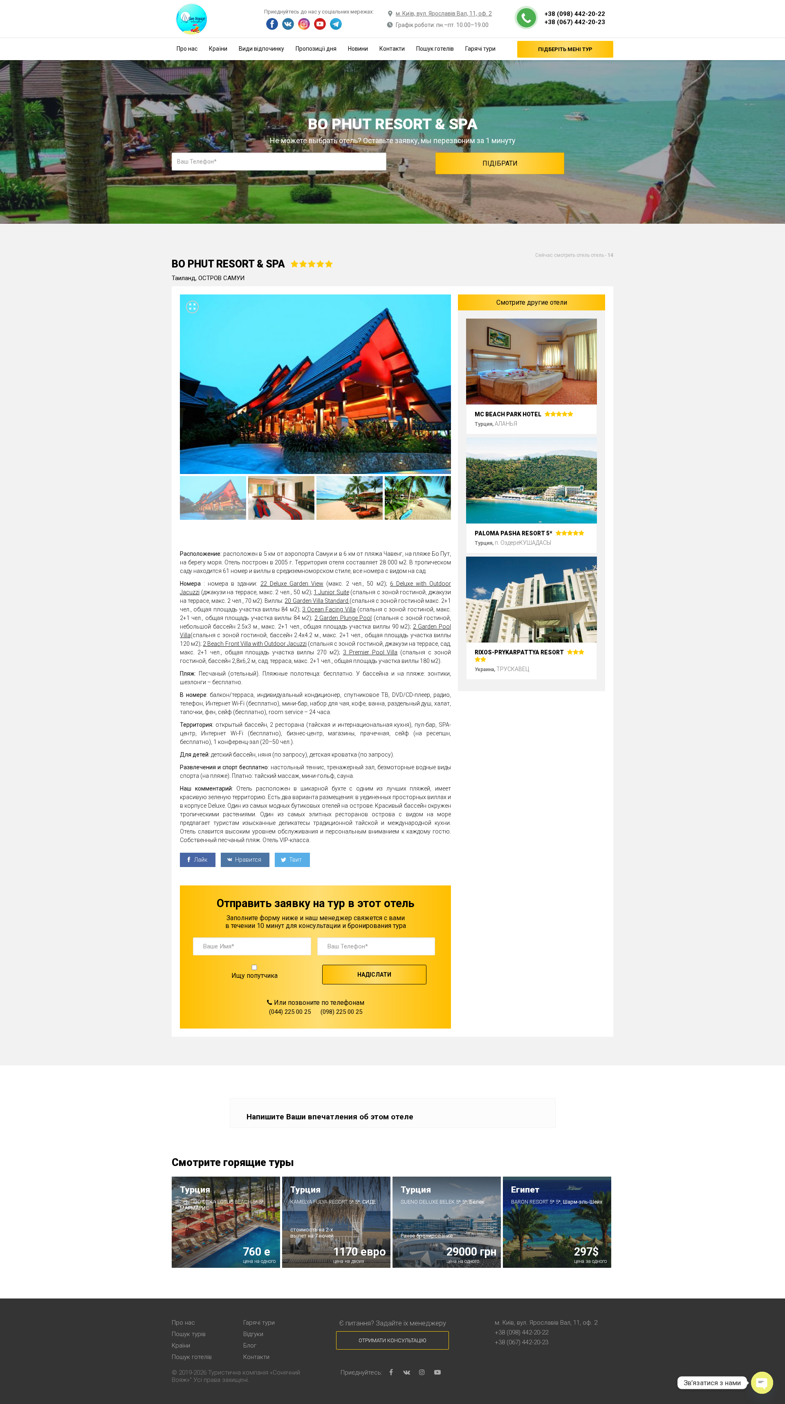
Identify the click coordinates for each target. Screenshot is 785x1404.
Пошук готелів (435, 48)
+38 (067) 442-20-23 (575, 22)
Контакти (392, 48)
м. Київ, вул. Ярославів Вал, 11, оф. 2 (444, 13)
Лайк (200, 859)
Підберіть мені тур (565, 49)
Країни (218, 48)
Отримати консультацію (392, 1340)
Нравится (247, 859)
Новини (358, 48)
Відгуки (253, 1334)
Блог (249, 1345)
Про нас (187, 48)
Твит (295, 859)
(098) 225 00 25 (341, 1011)
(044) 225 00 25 (290, 1011)
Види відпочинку (261, 48)
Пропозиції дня (316, 48)
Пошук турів (189, 1334)
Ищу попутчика (254, 975)
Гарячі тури (480, 48)
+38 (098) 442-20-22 (575, 14)
